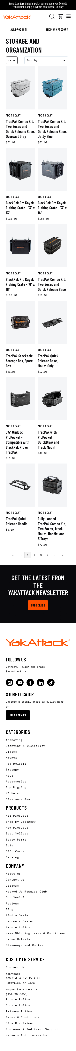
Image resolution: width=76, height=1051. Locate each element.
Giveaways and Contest (25, 945)
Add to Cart (13, 115)
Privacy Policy (19, 1011)
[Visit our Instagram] (9, 682)
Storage (12, 769)
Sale (9, 845)
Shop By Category (21, 821)
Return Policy (18, 927)
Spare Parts (16, 839)
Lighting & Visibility (25, 746)
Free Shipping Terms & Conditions (36, 933)
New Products (17, 827)
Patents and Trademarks (26, 1035)
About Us (13, 873)
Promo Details (18, 939)
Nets (9, 775)
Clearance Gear (19, 799)
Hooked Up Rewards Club (26, 891)
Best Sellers (17, 833)
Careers (12, 885)
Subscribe (38, 605)
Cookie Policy (18, 1005)
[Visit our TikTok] (51, 682)
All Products (19, 29)
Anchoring (14, 740)
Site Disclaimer (20, 1023)
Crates (11, 751)
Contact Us (15, 879)
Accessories (16, 781)
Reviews (12, 903)
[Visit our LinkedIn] (40, 682)
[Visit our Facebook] (30, 682)
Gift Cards (15, 851)
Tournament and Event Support (32, 1029)
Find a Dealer (18, 715)
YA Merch (13, 793)
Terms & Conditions (23, 1017)
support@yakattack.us (21, 989)
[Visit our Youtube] (20, 682)
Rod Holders (16, 763)
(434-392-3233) (17, 994)
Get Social (15, 897)
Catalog (12, 857)
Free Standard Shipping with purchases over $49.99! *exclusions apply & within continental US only (38, 5)
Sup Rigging (16, 787)
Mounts (11, 758)
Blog (9, 909)
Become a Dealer (20, 921)
